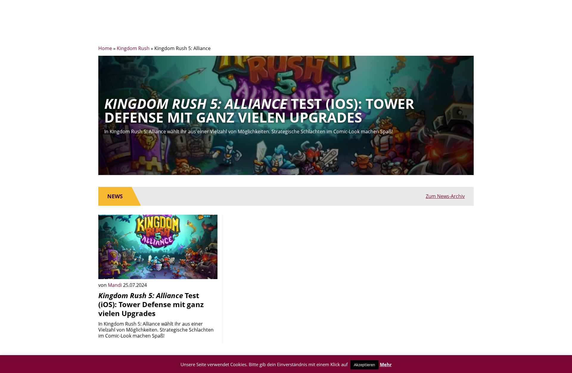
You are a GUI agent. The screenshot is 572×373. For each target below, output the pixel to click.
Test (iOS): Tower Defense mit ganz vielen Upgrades (151, 304)
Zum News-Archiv (445, 196)
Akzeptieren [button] (364, 364)
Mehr (386, 364)
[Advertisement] (286, 256)
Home (105, 48)
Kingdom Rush (133, 48)
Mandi (115, 285)
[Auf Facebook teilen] (208, 270)
